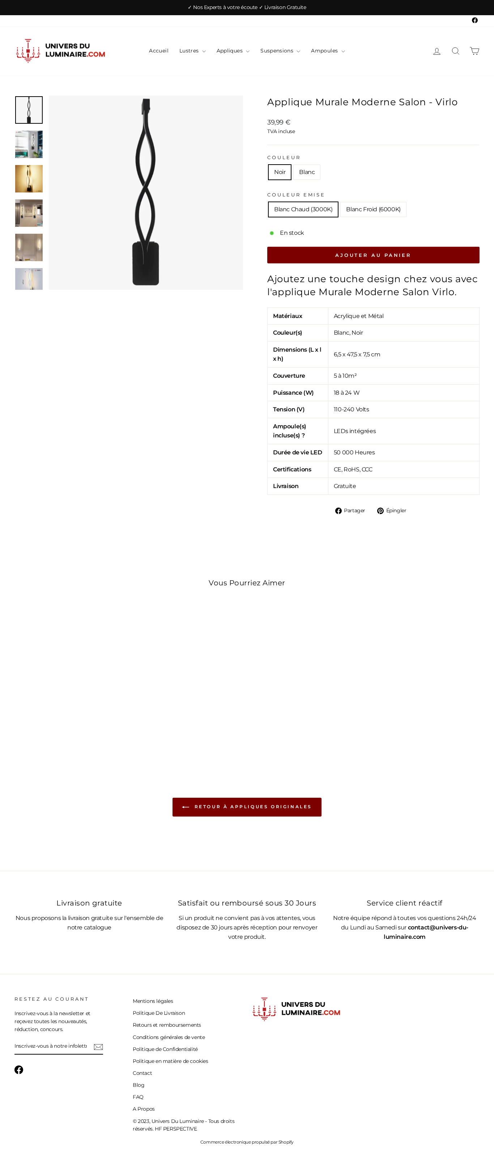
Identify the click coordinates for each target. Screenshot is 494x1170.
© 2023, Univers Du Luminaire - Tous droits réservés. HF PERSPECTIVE (183, 1125)
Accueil (158, 50)
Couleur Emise (296, 195)
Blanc (307, 172)
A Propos (144, 1109)
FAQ (138, 1097)
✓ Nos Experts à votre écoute (223, 7)
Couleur (284, 157)
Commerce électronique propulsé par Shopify (247, 1142)
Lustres (189, 50)
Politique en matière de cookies (170, 1061)
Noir (279, 172)
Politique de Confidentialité (165, 1049)
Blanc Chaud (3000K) (303, 209)
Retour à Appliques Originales (252, 806)
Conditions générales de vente (169, 1037)
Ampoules (325, 50)
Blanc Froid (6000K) (373, 209)
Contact (142, 1073)
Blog (138, 1085)
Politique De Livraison (159, 1013)
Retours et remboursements (167, 1025)
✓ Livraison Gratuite (282, 7)
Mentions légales (153, 1001)
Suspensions (277, 50)
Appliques (230, 50)
